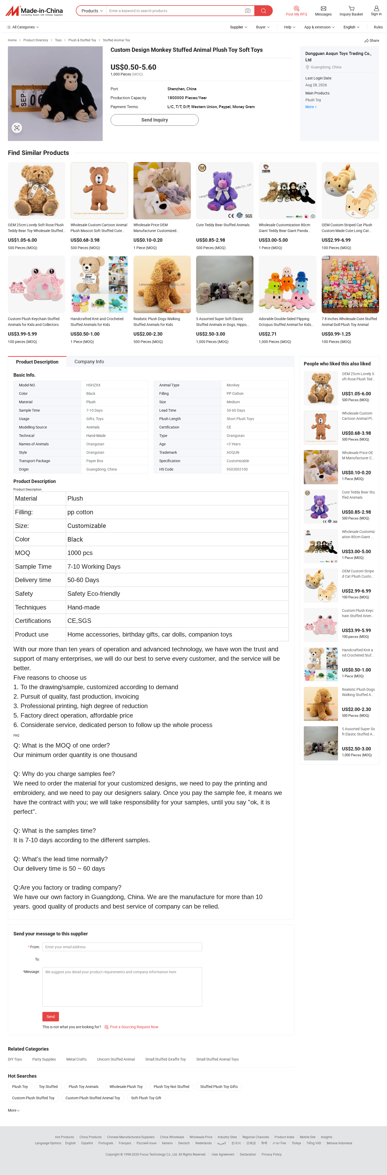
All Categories (23, 26)
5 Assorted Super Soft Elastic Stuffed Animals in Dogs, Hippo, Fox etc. (358, 731)
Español (87, 1143)
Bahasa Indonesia (339, 1143)
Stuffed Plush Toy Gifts (219, 1086)
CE (229, 427)
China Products (91, 1137)
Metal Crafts (76, 1059)
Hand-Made (96, 435)
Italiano (167, 1143)
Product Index (284, 1137)
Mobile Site (307, 1137)
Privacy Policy (272, 1154)
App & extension (317, 26)
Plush (91, 401)
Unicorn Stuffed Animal (116, 1059)
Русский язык (146, 1143)
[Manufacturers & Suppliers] (34, 10)
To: (37, 959)
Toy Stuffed (48, 1086)
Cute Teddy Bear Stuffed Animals (358, 495)
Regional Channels (255, 1137)
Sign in (376, 13)
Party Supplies (44, 1059)
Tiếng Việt (313, 1143)
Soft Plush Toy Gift (146, 1097)
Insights (326, 1137)
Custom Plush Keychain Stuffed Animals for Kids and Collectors (358, 613)
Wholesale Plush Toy (126, 1086)
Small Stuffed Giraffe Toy (165, 1059)
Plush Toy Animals (83, 1086)
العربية (221, 1143)
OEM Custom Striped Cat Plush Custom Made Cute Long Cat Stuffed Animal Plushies (358, 573)
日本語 (251, 1143)
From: (34, 946)
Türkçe (296, 1143)
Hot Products (64, 1137)
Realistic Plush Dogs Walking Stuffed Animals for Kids (358, 692)
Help (287, 26)
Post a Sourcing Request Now (131, 1026)
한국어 (236, 1143)
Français (125, 1143)
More (309, 106)
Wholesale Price (201, 1137)
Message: (31, 971)
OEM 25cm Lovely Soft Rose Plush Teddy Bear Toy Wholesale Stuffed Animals (358, 376)
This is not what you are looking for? (71, 1026)
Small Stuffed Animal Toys (217, 1059)
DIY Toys (15, 1059)
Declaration (248, 1154)
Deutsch (184, 1143)
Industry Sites (227, 1137)
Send (51, 1016)
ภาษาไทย (279, 1143)
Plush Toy (20, 1086)
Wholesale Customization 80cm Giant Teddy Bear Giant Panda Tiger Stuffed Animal (358, 534)
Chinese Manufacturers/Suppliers (131, 1137)
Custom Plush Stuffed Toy (33, 1097)
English (70, 1143)
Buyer (261, 26)
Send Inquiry (154, 120)
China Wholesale (172, 1137)
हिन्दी (264, 1143)
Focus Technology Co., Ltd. (159, 1154)
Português (105, 1143)
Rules (378, 26)
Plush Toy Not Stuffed (171, 1086)
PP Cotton (235, 393)
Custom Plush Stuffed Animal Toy (93, 1097)
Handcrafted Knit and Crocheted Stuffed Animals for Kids (358, 652)
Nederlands (203, 1143)
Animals (93, 427)
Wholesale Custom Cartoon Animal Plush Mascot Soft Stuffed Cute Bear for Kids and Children (358, 416)
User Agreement (223, 1154)
